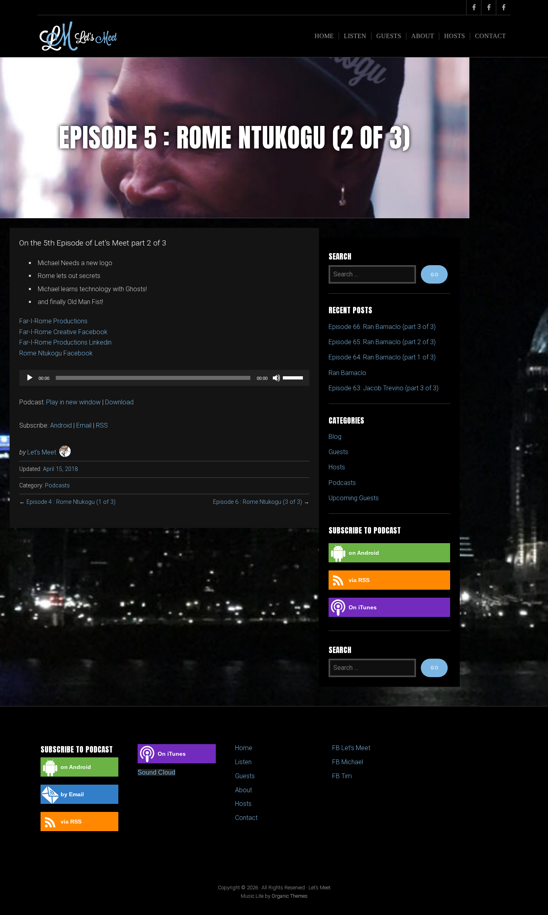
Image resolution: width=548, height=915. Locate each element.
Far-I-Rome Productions (53, 321)
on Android (364, 553)
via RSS (359, 580)
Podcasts (57, 485)
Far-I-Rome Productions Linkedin (65, 342)
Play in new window (73, 402)
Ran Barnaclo (347, 373)
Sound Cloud (156, 772)
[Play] (30, 378)
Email (83, 425)
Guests (388, 35)
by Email (72, 794)
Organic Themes (290, 896)
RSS (102, 425)
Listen (355, 35)
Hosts (454, 35)
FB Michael (347, 762)
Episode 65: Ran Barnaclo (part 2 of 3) (382, 342)
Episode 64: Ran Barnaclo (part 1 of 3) (382, 357)
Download (119, 402)
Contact (490, 35)
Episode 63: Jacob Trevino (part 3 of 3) (383, 388)
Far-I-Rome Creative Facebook (63, 332)
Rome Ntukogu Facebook (56, 353)
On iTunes (363, 607)
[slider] (294, 377)
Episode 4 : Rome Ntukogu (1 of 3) (71, 502)
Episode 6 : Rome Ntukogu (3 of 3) (257, 502)
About (422, 35)
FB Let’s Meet (351, 748)
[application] (164, 378)
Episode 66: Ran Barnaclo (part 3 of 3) (382, 327)
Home (324, 35)
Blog (335, 436)
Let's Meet (41, 452)
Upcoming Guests (354, 498)
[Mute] (276, 378)
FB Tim (342, 776)
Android (61, 425)
